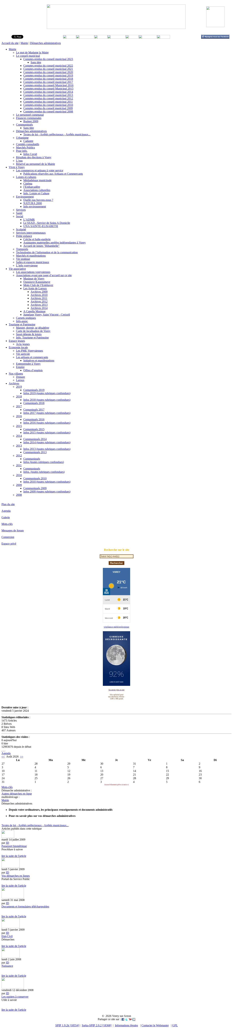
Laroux (20, 380)
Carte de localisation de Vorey (33, 331)
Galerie (5, 517)
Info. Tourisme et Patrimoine (32, 337)
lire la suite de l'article (13, 855)
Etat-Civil (7, 936)
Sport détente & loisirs (29, 334)
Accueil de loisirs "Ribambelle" (41, 245)
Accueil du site (10, 43)
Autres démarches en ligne (16, 793)
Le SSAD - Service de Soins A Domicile (46, 222)
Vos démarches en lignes (15, 875)
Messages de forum (12, 530)
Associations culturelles (36, 190)
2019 (19, 386)
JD (7, 842)
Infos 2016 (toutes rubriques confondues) (46, 422)
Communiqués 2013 (35, 452)
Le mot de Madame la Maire (32, 52)
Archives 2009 (39, 291)
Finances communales (28, 118)
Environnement (25, 196)
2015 (19, 426)
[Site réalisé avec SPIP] (4, 750)
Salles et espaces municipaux (32, 262)
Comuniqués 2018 (33, 403)
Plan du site (8, 504)
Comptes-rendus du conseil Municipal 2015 (48, 88)
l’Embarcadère (31, 186)
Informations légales (126, 1025)
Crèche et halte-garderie (37, 239)
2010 (19, 475)
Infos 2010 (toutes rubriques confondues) (46, 481)
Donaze (20, 376)
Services (21, 209)
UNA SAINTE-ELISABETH (40, 226)
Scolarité (21, 229)
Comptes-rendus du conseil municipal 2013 (48, 95)
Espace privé (8, 543)
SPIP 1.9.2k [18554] (67, 1025)
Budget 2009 (30, 121)
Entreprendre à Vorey (28, 363)
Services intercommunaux (31, 232)
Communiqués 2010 (35, 478)
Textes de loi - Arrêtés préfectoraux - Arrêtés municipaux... (56, 134)
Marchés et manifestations (31, 255)
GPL (175, 1025)
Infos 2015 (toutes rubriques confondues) (46, 432)
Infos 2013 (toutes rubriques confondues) (46, 448)
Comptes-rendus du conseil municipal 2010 (48, 104)
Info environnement (34, 206)
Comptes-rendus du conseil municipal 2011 (48, 101)
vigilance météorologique (116, 626)
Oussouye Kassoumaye (36, 281)
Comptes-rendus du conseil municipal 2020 (48, 72)
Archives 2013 (39, 304)
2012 (19, 455)
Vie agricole (23, 353)
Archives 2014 (39, 308)
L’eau (19, 160)
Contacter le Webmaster (155, 1025)
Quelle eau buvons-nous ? (38, 199)
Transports (22, 249)
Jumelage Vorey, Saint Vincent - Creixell (46, 314)
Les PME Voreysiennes (29, 350)
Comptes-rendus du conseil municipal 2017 (48, 82)
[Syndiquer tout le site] (1, 750)
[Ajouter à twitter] (126, 1019)
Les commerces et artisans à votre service (39, 170)
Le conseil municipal (28, 55)
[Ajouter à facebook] (122, 1019)
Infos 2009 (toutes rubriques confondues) (46, 491)
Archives (14, 383)
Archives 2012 (39, 301)
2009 (19, 485)
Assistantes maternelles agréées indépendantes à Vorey (54, 242)
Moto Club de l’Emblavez (38, 285)
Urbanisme (22, 137)
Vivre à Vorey (17, 167)
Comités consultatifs (27, 144)
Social (19, 216)
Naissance (7, 965)
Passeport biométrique (14, 846)
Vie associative (17, 268)
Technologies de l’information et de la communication (47, 252)
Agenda (6, 510)
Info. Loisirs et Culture (36, 193)
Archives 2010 (39, 294)
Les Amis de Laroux (35, 288)
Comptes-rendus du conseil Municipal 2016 (48, 85)
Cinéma (27, 183)
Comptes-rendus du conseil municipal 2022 (48, 65)
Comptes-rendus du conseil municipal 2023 (48, 59)
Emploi (20, 367)
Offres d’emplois (33, 370)
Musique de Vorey (33, 278)
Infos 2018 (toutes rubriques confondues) (46, 399)
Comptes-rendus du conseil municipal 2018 (48, 78)
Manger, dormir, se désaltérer (32, 327)
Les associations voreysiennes (33, 272)
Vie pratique (23, 258)
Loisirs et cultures (26, 177)
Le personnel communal (30, 114)
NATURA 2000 (32, 203)
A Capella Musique (34, 311)
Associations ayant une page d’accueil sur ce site (44, 275)
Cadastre (28, 141)
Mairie (24, 43)
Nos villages (16, 373)
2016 (19, 416)
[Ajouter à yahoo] (130, 1019)
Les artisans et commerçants (32, 357)
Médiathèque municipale (37, 180)
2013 (19, 445)
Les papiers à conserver (14, 996)
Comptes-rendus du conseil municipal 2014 (48, 91)
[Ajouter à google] (133, 1019)
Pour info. (21, 150)
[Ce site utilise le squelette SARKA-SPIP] (3, 750)
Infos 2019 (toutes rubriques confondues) (46, 393)
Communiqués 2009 (35, 488)
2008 (19, 494)
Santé (19, 213)
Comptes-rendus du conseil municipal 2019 (48, 75)
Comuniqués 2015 (33, 429)
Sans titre (36, 62)
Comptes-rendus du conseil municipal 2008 (48, 111)
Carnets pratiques (26, 317)
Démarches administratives (45, 43)
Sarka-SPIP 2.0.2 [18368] (96, 1025)
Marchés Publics (25, 147)
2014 (19, 435)
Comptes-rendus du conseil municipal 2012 (48, 98)
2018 (19, 396)
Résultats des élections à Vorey (33, 157)
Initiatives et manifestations (38, 360)
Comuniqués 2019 (33, 390)
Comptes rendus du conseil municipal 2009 (48, 108)
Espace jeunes (17, 340)
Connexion (7, 537)
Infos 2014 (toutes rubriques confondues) (46, 442)
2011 (19, 465)
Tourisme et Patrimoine (22, 324)
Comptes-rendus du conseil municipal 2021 (48, 68)
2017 (19, 406)
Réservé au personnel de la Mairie (35, 163)
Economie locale (18, 347)
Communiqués (24, 124)
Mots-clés (7, 523)
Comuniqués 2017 (33, 409)
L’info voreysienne (27, 265)
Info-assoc (22, 321)
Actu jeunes (23, 344)
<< (3, 756)
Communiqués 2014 (35, 439)
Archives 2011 (39, 298)
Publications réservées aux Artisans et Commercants (53, 173)
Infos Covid (30, 154)
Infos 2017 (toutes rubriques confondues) (46, 412)
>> (21, 756)
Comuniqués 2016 (33, 419)
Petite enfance (24, 236)
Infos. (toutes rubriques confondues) (44, 471)
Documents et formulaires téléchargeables (25, 906)
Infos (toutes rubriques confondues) (43, 462)
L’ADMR (29, 219)
